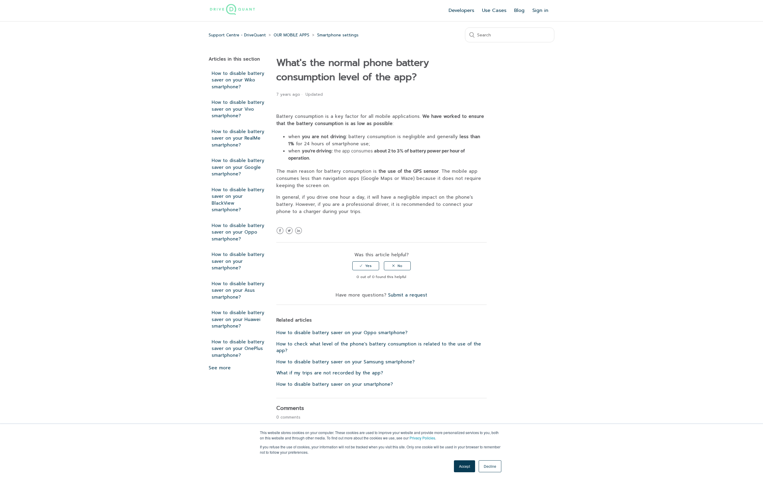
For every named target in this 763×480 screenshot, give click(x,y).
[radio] (365, 265)
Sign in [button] (540, 10)
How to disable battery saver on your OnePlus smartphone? (238, 349)
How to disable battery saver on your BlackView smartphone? (238, 199)
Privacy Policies (422, 437)
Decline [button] (490, 466)
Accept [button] (464, 466)
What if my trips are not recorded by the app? (329, 373)
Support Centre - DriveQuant (237, 35)
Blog (519, 10)
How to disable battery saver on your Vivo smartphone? (238, 109)
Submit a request (407, 295)
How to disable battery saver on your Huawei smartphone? (238, 319)
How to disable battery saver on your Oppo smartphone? (238, 232)
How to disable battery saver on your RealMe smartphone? (238, 138)
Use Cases (494, 10)
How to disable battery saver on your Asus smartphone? (238, 290)
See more (220, 368)
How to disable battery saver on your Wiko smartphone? (238, 80)
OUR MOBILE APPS (291, 35)
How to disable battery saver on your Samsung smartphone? (345, 362)
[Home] (232, 14)
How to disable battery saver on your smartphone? (238, 261)
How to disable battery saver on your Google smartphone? (238, 167)
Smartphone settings (338, 35)
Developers (461, 10)
